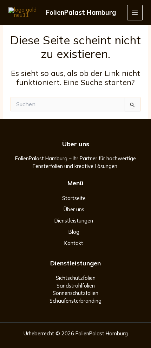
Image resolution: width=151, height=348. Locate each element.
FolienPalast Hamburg (81, 12)
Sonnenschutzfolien (75, 293)
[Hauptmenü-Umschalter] (135, 12)
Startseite (74, 198)
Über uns (74, 209)
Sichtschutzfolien (76, 278)
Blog (73, 231)
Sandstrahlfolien (76, 285)
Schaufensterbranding (75, 300)
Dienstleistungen (73, 220)
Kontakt (73, 243)
